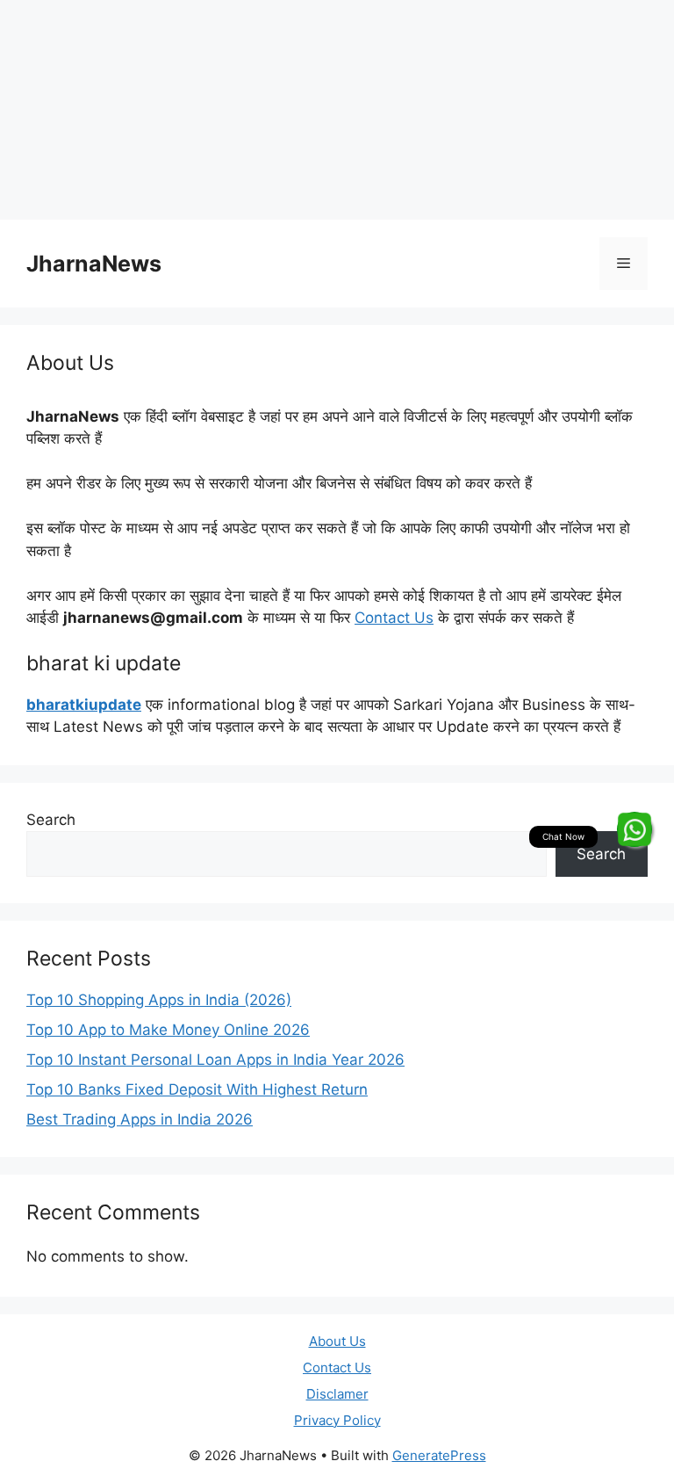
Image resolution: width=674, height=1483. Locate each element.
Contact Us (394, 617)
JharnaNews (93, 263)
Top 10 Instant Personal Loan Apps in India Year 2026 (215, 1059)
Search (50, 819)
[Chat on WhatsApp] (634, 829)
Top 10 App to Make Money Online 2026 (168, 1029)
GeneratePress (439, 1455)
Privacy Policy (337, 1420)
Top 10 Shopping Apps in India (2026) (158, 1000)
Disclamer (337, 1393)
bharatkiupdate (83, 704)
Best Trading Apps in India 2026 (139, 1119)
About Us (337, 1341)
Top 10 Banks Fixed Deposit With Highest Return (197, 1089)
